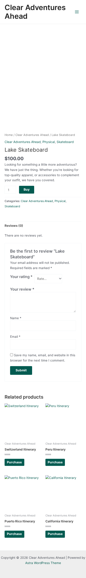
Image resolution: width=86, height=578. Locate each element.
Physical (48, 142)
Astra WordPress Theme (43, 563)
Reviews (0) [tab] (14, 225)
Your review (22, 289)
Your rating (21, 276)
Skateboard (65, 142)
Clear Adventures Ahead (35, 12)
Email (15, 336)
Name (15, 318)
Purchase (14, 462)
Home (9, 135)
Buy (27, 189)
